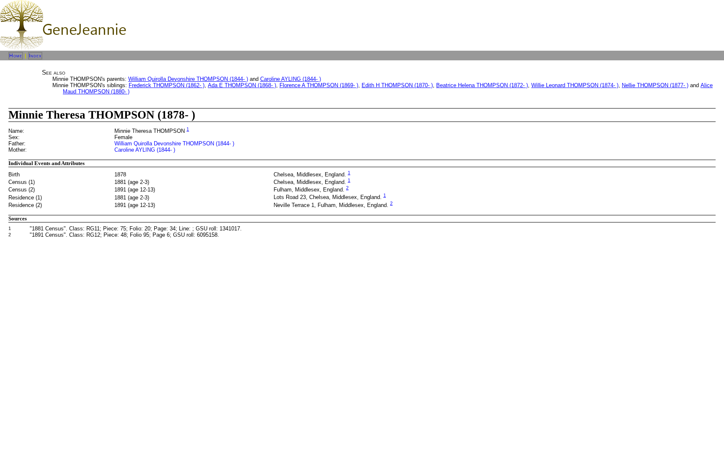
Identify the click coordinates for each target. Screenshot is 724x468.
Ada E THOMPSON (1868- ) (242, 85)
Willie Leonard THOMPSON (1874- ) (574, 85)
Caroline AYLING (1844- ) (290, 79)
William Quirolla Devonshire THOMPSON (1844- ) (188, 79)
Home (15, 56)
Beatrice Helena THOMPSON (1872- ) (482, 85)
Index (35, 56)
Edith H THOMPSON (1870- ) (397, 85)
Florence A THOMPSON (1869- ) (318, 85)
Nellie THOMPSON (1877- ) (655, 85)
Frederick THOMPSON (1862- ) (166, 85)
